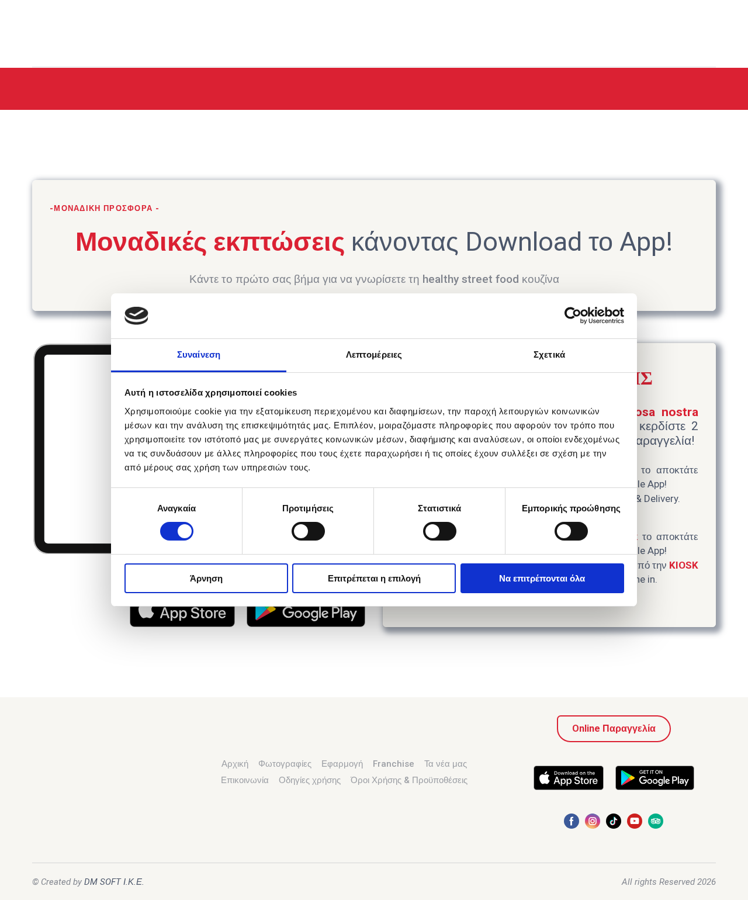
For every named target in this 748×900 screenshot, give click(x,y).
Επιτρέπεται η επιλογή (374, 578)
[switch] (308, 531)
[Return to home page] (57, 34)
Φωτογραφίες (284, 764)
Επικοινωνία (245, 780)
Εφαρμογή (342, 764)
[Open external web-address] (182, 609)
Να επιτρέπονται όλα (542, 578)
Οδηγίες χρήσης (310, 780)
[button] (614, 728)
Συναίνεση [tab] (198, 354)
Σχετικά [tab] (549, 354)
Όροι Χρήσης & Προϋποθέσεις (409, 780)
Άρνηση (206, 578)
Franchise (393, 764)
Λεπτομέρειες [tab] (374, 354)
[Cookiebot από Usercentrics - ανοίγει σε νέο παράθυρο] (573, 315)
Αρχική (234, 764)
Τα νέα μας (445, 764)
